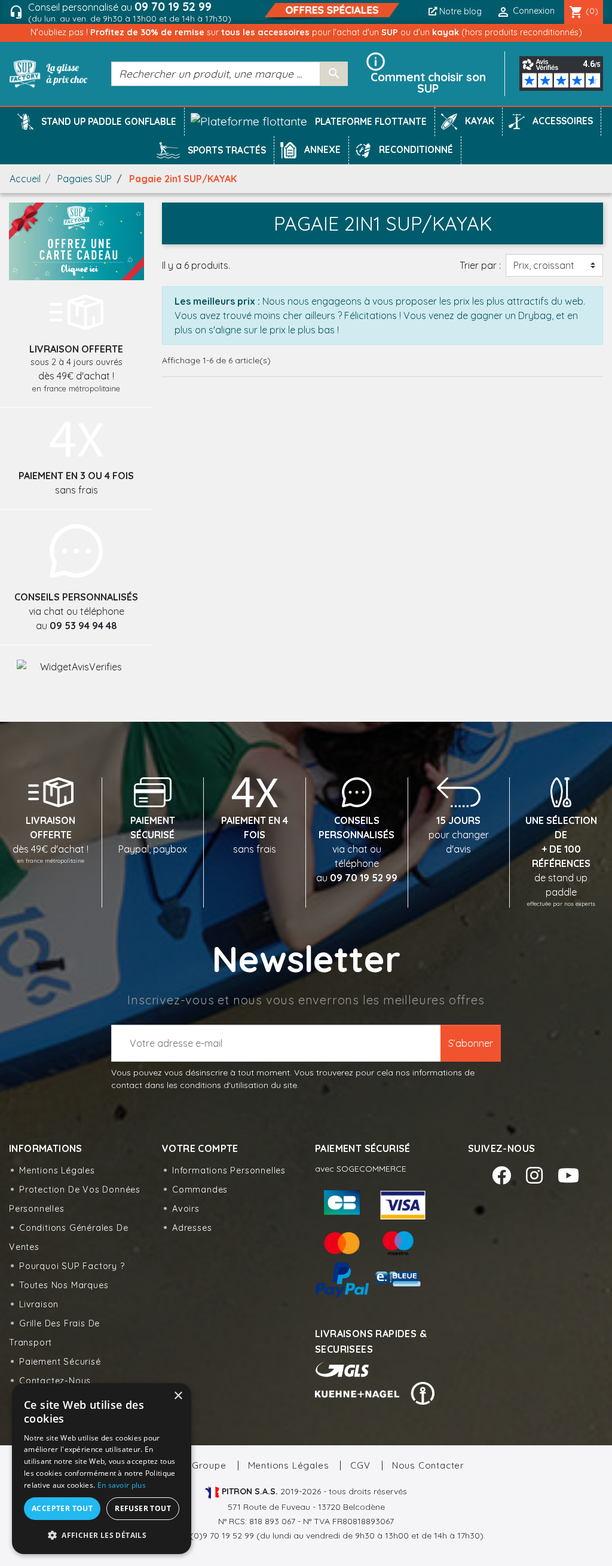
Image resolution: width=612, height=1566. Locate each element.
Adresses (192, 1227)
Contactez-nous (55, 1380)
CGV (360, 1465)
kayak (446, 32)
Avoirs (186, 1208)
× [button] (177, 1396)
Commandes (200, 1189)
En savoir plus (121, 1485)
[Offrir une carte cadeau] (76, 240)
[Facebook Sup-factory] (504, 1175)
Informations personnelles (229, 1170)
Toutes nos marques (63, 1285)
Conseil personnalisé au (129, 12)
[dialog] (101, 1468)
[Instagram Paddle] (537, 1175)
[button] (108, 122)
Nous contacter (428, 1465)
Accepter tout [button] (62, 1508)
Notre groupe (195, 1465)
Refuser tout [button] (143, 1508)
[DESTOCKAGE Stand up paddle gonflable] (331, 11)
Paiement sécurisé (60, 1361)
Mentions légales (57, 1170)
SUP (390, 32)
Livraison (39, 1304)
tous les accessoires (266, 32)
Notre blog (459, 11)
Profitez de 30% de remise (148, 32)
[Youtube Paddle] (568, 1175)
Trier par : (480, 265)
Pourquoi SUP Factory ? (72, 1266)
